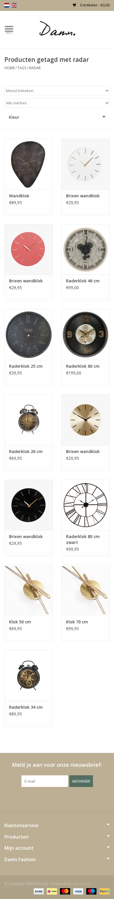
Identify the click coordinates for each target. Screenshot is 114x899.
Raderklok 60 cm (83, 366)
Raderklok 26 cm (26, 451)
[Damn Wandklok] (28, 164)
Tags (22, 67)
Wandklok (19, 196)
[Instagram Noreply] (72, 799)
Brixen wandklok (83, 196)
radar (35, 67)
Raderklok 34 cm (26, 707)
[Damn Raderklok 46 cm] (85, 249)
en (14, 5)
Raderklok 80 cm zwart (83, 539)
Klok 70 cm (77, 622)
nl (6, 5)
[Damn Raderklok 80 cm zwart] (85, 505)
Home (9, 67)
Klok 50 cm (20, 622)
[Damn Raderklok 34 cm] (28, 675)
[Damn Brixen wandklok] (85, 164)
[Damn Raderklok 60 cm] (85, 334)
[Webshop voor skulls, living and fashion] (66, 29)
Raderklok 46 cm (83, 281)
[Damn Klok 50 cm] (28, 590)
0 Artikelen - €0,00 (94, 5)
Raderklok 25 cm (26, 366)
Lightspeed (81, 883)
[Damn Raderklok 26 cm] (28, 419)
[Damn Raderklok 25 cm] (28, 334)
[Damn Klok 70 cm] (85, 590)
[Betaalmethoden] (38, 890)
